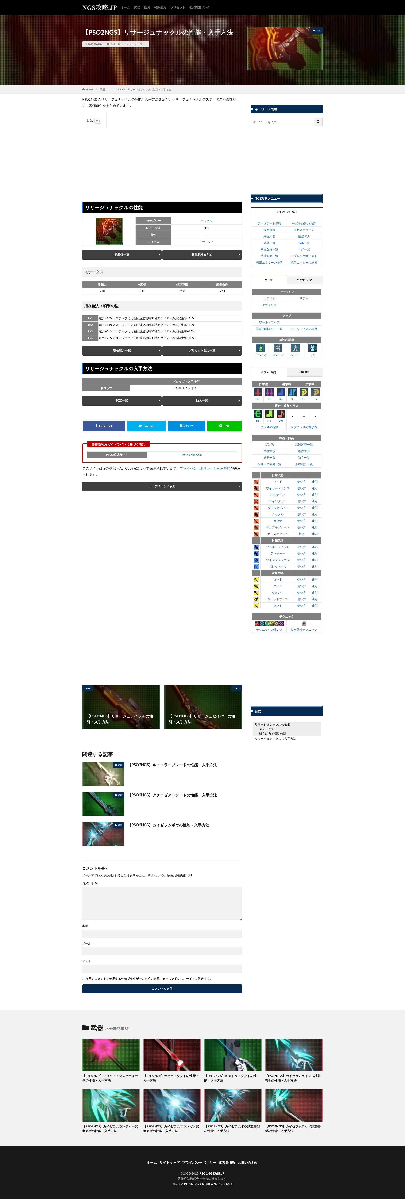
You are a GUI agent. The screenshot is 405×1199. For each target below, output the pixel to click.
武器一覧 (122, 400)
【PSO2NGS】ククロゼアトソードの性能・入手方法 (172, 795)
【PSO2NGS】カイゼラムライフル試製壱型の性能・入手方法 (293, 1078)
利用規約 (223, 468)
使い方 (301, 481)
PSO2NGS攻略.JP (211, 1173)
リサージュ (138, 44)
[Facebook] (103, 426)
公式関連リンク (199, 7)
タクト (277, 605)
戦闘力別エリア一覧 (269, 329)
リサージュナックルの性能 (272, 724)
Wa (281, 420)
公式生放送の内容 (304, 223)
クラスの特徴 (269, 427)
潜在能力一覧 (122, 350)
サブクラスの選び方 (304, 427)
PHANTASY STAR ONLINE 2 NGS (208, 1183)
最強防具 (304, 236)
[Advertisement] (162, 161)
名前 (85, 925)
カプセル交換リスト (304, 256)
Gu (292, 399)
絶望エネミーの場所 (304, 262)
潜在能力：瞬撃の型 (272, 733)
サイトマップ (169, 1162)
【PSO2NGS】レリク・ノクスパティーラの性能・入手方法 (110, 1078)
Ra (281, 399)
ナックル (126, 44)
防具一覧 (202, 400)
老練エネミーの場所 (269, 262)
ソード (277, 481)
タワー (295, 355)
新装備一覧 (122, 254)
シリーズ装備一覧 (269, 464)
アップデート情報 (269, 223)
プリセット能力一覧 (202, 350)
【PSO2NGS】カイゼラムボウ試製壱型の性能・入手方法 (232, 1128)
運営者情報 (227, 1162)
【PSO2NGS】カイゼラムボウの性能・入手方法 (168, 825)
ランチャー (277, 553)
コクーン (278, 355)
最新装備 (269, 229)
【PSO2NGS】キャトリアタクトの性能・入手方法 (230, 1078)
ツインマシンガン (278, 560)
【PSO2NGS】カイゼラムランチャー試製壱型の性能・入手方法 (110, 1128)
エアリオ (269, 298)
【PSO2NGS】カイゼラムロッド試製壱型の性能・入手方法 (293, 1128)
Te (315, 399)
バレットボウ (278, 566)
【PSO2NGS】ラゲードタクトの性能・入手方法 (171, 1078)
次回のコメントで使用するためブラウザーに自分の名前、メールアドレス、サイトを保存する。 (149, 978)
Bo (269, 420)
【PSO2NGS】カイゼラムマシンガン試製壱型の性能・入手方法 (171, 1128)
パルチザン (277, 494)
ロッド (277, 579)
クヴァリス (269, 305)
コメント (90, 883)
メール (86, 943)
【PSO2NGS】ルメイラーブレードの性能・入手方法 (172, 764)
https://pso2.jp (192, 454)
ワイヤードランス (278, 488)
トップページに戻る (162, 486)
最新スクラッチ (304, 229)
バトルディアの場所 (304, 329)
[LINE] (224, 426)
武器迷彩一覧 (269, 249)
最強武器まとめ (202, 254)
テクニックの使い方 (269, 629)
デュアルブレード (278, 527)
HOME (90, 89)
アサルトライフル (278, 547)
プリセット (177, 7)
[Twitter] (146, 426)
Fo (304, 399)
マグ (313, 355)
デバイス (261, 355)
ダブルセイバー (277, 507)
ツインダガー (278, 501)
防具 (147, 7)
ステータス (266, 729)
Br (257, 420)
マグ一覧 (304, 249)
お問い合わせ (248, 1162)
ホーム (125, 7)
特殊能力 (160, 7)
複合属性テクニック (304, 629)
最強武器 (269, 236)
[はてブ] (186, 426)
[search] (318, 122)
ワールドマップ (269, 322)
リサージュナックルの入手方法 (275, 738)
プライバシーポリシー (196, 468)
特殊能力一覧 (269, 256)
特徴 (302, 534)
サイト (86, 960)
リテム (304, 298)
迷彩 (315, 481)
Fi (269, 399)
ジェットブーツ (277, 599)
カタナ (277, 521)
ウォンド (278, 592)
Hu (258, 399)
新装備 (269, 444)
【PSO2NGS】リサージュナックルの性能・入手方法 (141, 89)
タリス (277, 586)
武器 (137, 7)
